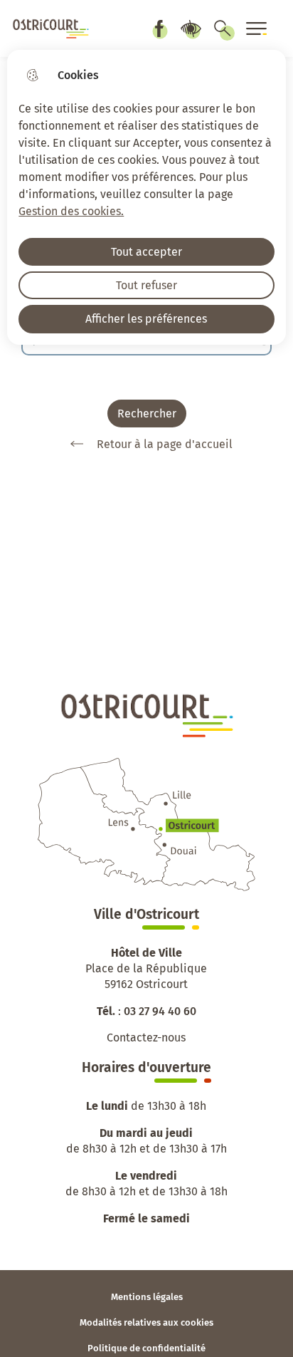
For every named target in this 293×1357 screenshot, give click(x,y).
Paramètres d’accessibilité (190, 28)
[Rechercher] (222, 28)
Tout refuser (146, 285)
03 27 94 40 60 (160, 1011)
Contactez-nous (146, 1037)
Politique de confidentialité (146, 1348)
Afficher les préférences (146, 319)
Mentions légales (147, 1296)
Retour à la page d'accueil (165, 444)
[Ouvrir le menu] (257, 28)
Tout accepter (146, 252)
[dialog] (146, 197)
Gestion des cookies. (71, 211)
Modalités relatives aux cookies (146, 1322)
